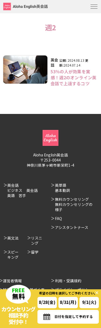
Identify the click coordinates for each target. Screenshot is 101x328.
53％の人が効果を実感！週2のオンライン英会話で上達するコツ (73, 77)
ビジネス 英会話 (22, 190)
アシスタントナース (72, 227)
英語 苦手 (16, 195)
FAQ (58, 218)
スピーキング (13, 254)
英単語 (60, 185)
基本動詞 (62, 190)
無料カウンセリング (72, 199)
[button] (25, 69)
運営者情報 (12, 280)
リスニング (36, 240)
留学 (35, 252)
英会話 (54, 62)
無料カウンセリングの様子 (74, 207)
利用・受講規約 (68, 280)
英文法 (13, 238)
